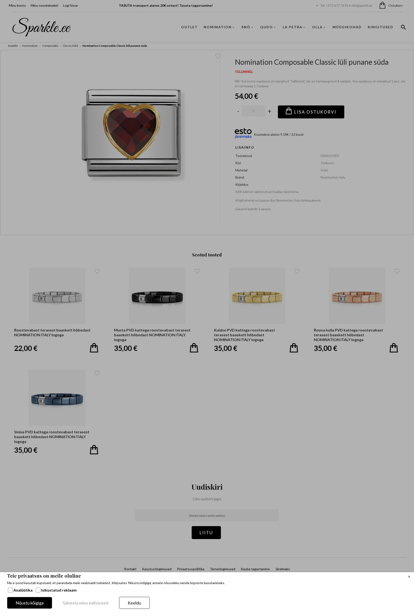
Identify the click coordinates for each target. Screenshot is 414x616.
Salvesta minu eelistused (85, 602)
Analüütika (23, 590)
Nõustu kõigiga (30, 602)
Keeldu (134, 602)
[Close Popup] (409, 577)
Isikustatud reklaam (59, 590)
